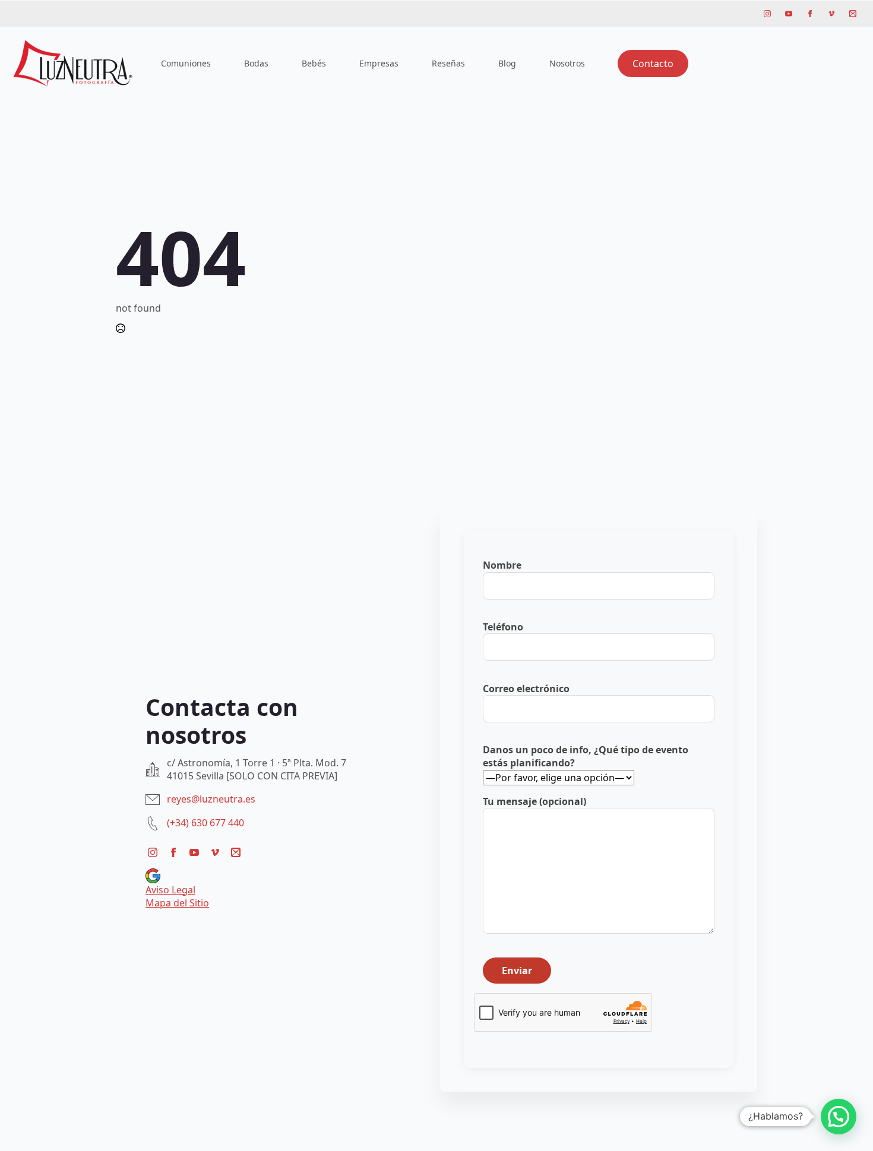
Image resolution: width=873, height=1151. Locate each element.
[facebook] (810, 13)
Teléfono (503, 626)
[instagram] (767, 13)
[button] (838, 1116)
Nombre (502, 565)
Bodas (256, 63)
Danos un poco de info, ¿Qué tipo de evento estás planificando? (585, 756)
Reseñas (448, 63)
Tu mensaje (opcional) (534, 801)
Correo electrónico (526, 688)
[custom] (852, 13)
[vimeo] (831, 13)
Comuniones (186, 63)
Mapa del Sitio (177, 902)
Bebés (314, 63)
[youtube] (788, 13)
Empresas (378, 63)
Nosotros (567, 63)
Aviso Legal (170, 889)
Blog (507, 63)
